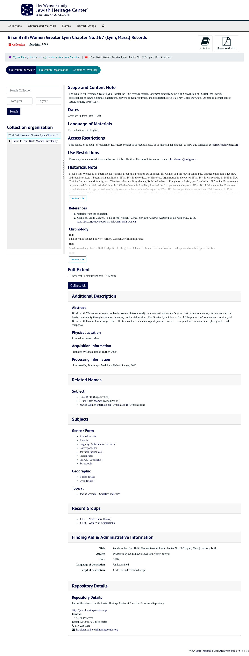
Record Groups (86, 25)
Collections (15, 25)
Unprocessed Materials (42, 25)
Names (66, 25)
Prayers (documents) (91, 459)
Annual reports (88, 436)
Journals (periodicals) (91, 451)
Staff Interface (203, 650)
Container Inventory (85, 69)
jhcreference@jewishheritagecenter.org (96, 629)
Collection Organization (53, 69)
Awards (84, 440)
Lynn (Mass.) (87, 480)
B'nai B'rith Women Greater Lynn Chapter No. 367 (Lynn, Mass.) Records (49, 135)
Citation (205, 48)
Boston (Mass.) (88, 476)
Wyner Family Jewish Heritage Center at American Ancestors (46, 57)
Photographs (86, 455)
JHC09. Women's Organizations (97, 522)
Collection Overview (22, 69)
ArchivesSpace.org (229, 650)
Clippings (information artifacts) (98, 444)
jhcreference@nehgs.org (225, 144)
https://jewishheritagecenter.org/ (89, 610)
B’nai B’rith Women (91, 400)
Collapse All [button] (78, 285)
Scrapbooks (86, 463)
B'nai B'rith (86, 397)
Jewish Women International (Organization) (104, 404)
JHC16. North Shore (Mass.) (95, 519)
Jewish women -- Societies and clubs (100, 493)
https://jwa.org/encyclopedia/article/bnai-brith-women (106, 221)
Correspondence (88, 448)
